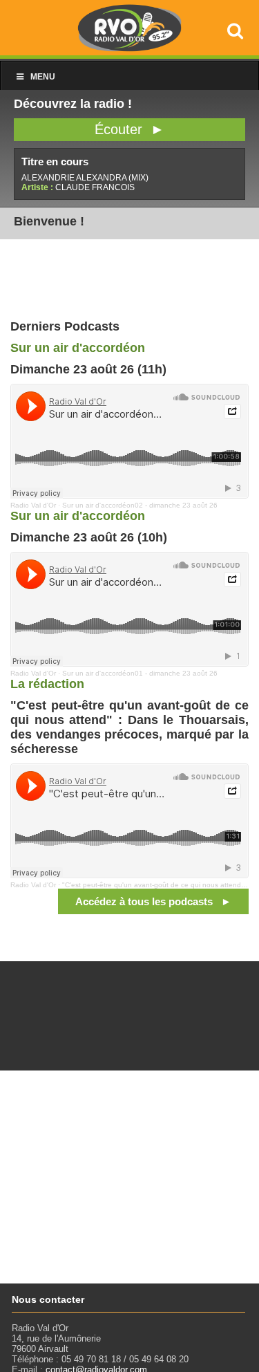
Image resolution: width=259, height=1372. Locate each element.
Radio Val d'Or (33, 505)
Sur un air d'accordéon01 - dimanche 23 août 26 (140, 673)
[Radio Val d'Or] (130, 48)
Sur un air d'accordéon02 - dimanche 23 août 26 (140, 505)
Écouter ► (129, 129)
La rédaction (47, 684)
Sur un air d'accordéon (77, 348)
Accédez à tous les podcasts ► (153, 901)
